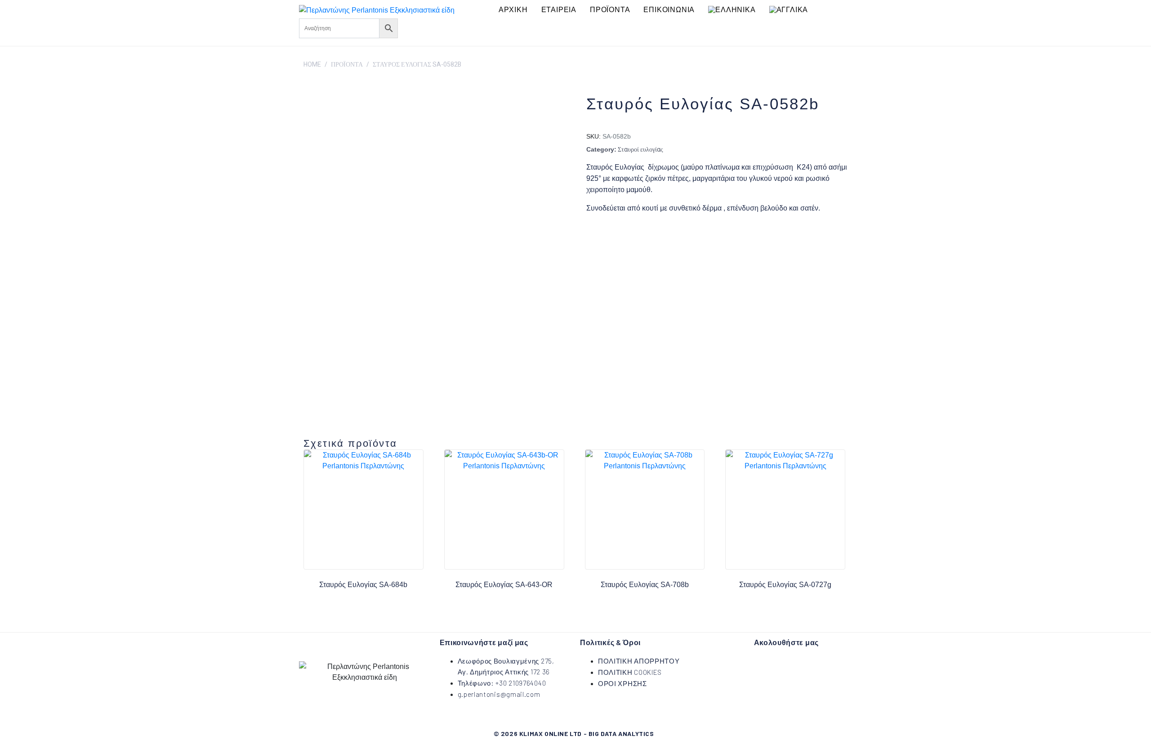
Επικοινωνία (669, 9)
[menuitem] (731, 10)
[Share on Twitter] (614, 235)
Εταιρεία (558, 9)
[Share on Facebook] (590, 235)
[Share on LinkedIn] (637, 235)
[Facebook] (409, 27)
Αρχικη (513, 9)
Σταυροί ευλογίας (640, 149)
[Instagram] (435, 27)
